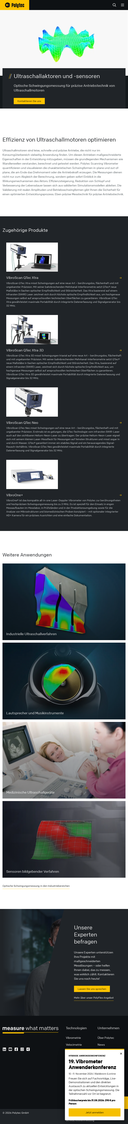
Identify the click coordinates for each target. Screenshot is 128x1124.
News (101, 1044)
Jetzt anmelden (95, 1112)
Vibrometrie (73, 1037)
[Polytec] (14, 5)
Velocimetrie (74, 1044)
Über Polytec (106, 1037)
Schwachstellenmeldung (80, 1120)
